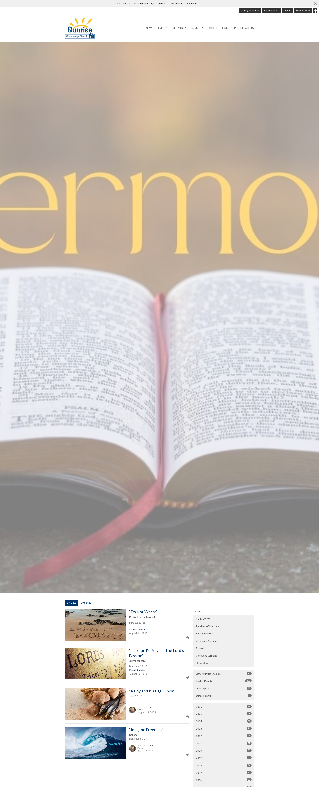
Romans (200, 648)
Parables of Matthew (207, 626)
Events (162, 27)
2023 (223, 728)
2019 (223, 757)
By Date (71, 602)
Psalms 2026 (203, 618)
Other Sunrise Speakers (223, 673)
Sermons (198, 27)
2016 (223, 780)
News (149, 27)
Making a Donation (250, 10)
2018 (223, 765)
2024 (223, 721)
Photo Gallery (244, 27)
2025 (223, 713)
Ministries (179, 27)
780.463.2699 (303, 10)
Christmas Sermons (206, 655)
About (213, 27)
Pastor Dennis (223, 681)
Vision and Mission (206, 640)
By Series (86, 602)
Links (225, 27)
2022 (223, 736)
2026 (223, 706)
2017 (223, 772)
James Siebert (223, 695)
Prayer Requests (272, 10)
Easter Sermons (204, 633)
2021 (223, 743)
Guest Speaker (223, 688)
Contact (288, 10)
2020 (223, 750)
